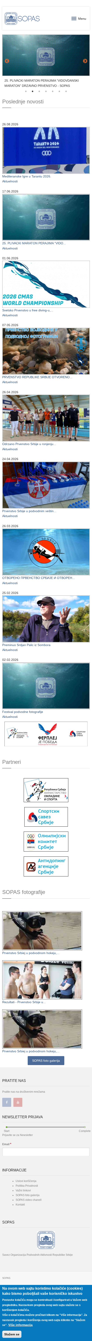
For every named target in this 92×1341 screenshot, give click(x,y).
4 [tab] (46, 89)
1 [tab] (26, 89)
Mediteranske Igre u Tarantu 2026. (26, 174)
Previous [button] (7, 60)
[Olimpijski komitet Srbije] (46, 839)
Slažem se (11, 1334)
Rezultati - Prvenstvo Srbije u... (24, 1000)
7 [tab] (66, 89)
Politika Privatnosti (27, 1183)
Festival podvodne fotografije (22, 709)
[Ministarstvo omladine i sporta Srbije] (46, 787)
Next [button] (85, 60)
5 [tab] (52, 89)
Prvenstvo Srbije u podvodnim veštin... (29, 509)
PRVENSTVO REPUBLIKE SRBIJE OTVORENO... (37, 375)
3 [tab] (39, 89)
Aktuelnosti (10, 179)
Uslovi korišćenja (26, 1178)
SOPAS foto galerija (46, 1058)
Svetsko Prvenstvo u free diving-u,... (27, 308)
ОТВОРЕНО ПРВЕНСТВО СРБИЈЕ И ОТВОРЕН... (38, 575)
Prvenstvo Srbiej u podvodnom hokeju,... (30, 950)
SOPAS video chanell (29, 1197)
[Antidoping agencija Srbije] (46, 864)
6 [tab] (59, 89)
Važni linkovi (23, 1188)
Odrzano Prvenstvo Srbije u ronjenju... (29, 442)
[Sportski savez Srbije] (46, 814)
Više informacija (20, 1325)
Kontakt (20, 1202)
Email (6, 1142)
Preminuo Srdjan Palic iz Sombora (26, 642)
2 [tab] (32, 89)
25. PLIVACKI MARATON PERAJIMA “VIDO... (34, 241)
